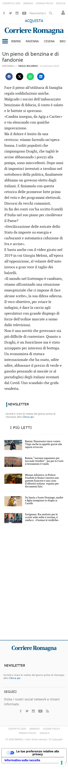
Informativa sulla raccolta (22, 760)
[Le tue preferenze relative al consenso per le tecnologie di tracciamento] (61, 762)
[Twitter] (10, 13)
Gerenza (34, 728)
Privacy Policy (27, 733)
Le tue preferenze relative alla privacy (37, 752)
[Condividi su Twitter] (19, 76)
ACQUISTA (34, 21)
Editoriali (8, 65)
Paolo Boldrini (28, 66)
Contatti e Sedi (17, 728)
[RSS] (47, 711)
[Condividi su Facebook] (9, 76)
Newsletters (38, 13)
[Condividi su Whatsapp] (30, 76)
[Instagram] (17, 13)
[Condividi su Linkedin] (40, 76)
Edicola (44, 733)
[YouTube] (24, 13)
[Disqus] (34, 585)
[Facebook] (4, 13)
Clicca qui (28, 416)
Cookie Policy (51, 728)
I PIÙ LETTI (21, 428)
